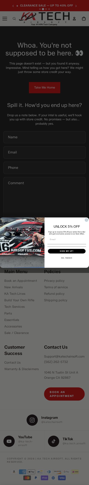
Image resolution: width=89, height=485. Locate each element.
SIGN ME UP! (67, 251)
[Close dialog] (86, 220)
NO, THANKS (66, 258)
